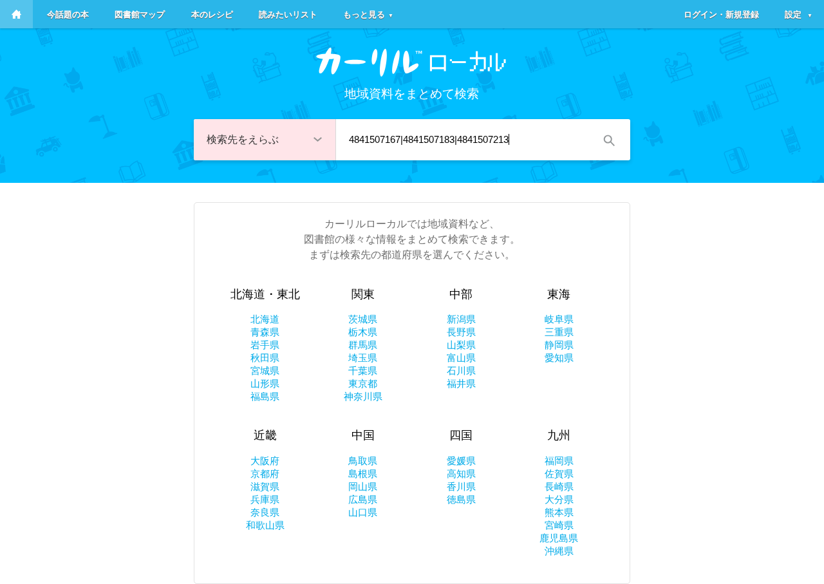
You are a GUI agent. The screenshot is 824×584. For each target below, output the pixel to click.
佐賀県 (559, 473)
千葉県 (362, 370)
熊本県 (559, 512)
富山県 (461, 358)
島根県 (362, 473)
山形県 (264, 383)
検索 (608, 139)
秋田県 (264, 358)
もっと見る (368, 14)
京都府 (264, 473)
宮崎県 (559, 525)
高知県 (461, 473)
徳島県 (461, 499)
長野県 (461, 332)
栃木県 (362, 332)
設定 (798, 14)
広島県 (362, 499)
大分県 (559, 499)
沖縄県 (559, 551)
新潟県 (461, 319)
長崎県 (559, 486)
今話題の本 (68, 14)
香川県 (461, 486)
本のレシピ (212, 14)
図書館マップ (140, 14)
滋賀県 (264, 486)
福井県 (461, 383)
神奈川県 (363, 396)
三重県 (559, 332)
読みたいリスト (288, 14)
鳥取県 (362, 461)
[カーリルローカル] (412, 62)
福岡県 (559, 461)
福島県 (264, 396)
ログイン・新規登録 (721, 14)
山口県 (362, 512)
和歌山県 (265, 525)
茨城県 (362, 319)
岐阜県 (559, 319)
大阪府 (264, 461)
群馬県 (362, 345)
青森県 (264, 332)
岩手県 (264, 345)
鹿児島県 (558, 538)
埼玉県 (362, 358)
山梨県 (461, 345)
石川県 (461, 370)
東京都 (362, 383)
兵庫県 (264, 499)
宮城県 (264, 370)
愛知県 (559, 358)
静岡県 (559, 345)
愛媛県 (461, 461)
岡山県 (362, 486)
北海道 (264, 319)
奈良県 (264, 512)
